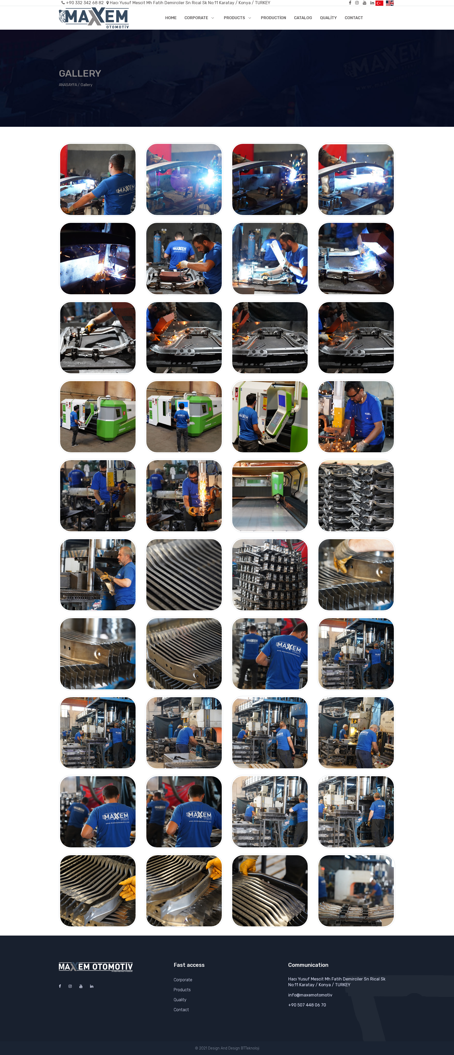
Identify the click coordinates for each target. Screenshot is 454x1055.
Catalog (303, 17)
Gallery (86, 85)
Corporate (196, 17)
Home (171, 17)
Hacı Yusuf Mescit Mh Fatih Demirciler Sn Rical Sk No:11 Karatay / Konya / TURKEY (190, 2)
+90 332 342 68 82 (85, 2)
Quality (328, 17)
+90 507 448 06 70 (307, 1004)
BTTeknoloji (250, 1048)
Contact (354, 17)
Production (273, 17)
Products (234, 17)
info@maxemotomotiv (310, 995)
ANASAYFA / (69, 85)
